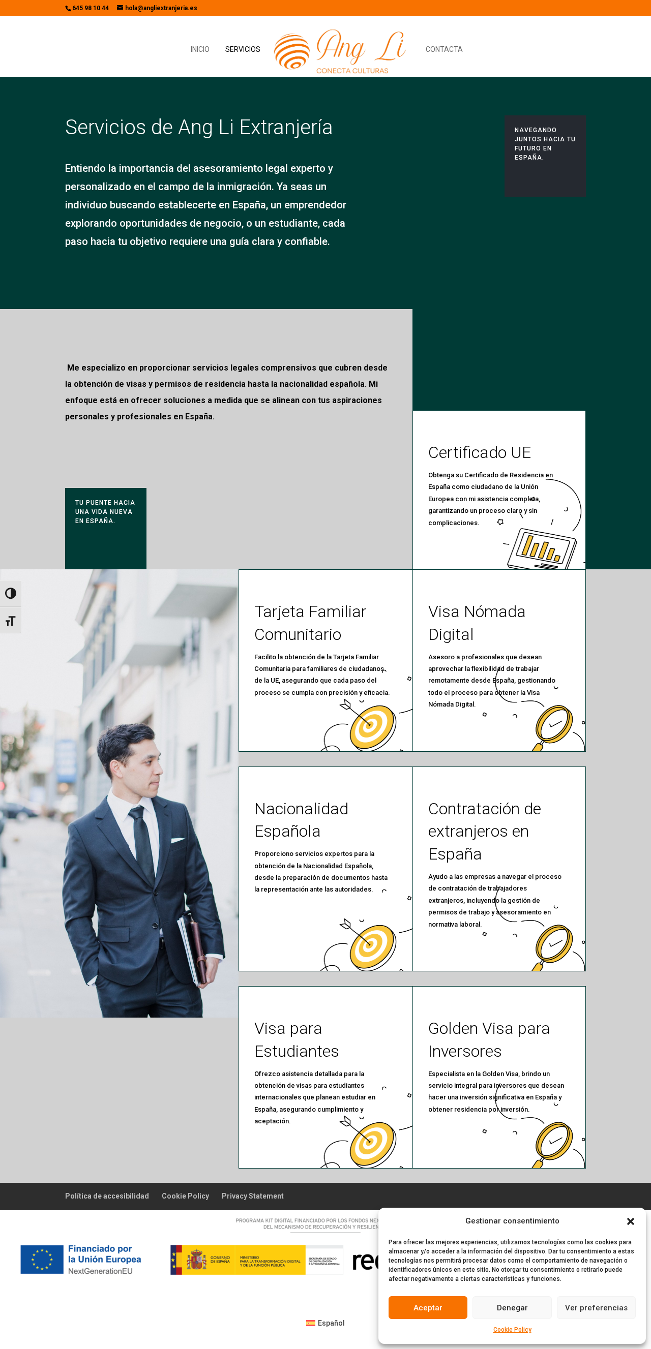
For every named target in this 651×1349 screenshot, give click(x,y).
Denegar (512, 1307)
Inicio (200, 49)
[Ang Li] (342, 50)
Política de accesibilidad (107, 1196)
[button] (631, 1221)
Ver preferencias (596, 1307)
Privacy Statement (253, 1196)
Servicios (242, 49)
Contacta (444, 49)
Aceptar (427, 1307)
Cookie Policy (512, 1329)
